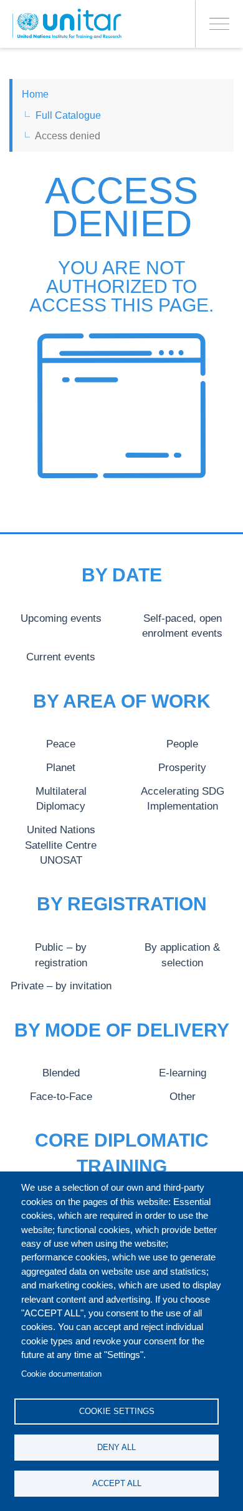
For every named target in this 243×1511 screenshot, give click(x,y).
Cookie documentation (61, 1374)
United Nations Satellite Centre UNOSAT (61, 845)
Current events (60, 656)
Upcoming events (61, 618)
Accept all (116, 1483)
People (182, 743)
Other (182, 1096)
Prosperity (182, 767)
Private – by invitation (61, 985)
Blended (61, 1072)
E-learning (182, 1072)
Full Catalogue (68, 115)
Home (35, 94)
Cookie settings (117, 1411)
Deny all (116, 1447)
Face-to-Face (61, 1096)
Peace (60, 743)
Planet (60, 767)
